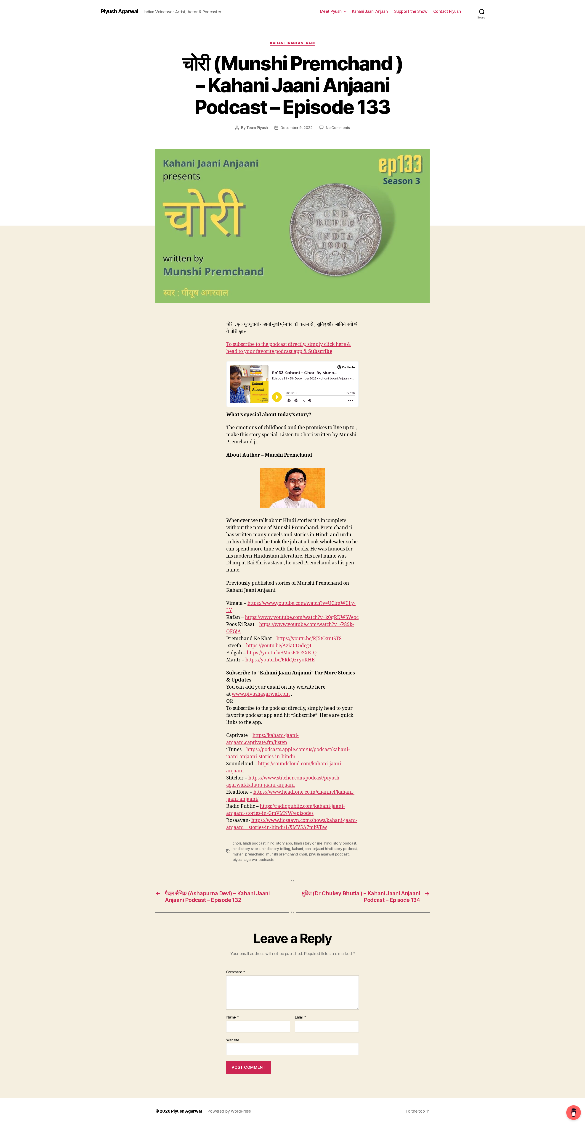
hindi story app (279, 843)
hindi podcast (254, 843)
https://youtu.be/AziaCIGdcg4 (278, 646)
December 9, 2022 (297, 127)
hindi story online (308, 843)
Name (232, 1017)
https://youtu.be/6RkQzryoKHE (280, 660)
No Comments (338, 127)
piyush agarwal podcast (329, 854)
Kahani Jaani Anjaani (370, 11)
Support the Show (411, 11)
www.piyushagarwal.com (261, 694)
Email (300, 1017)
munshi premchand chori (286, 854)
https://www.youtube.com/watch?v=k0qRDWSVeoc (302, 617)
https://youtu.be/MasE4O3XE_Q (282, 653)
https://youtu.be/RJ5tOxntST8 (309, 639)
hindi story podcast (340, 843)
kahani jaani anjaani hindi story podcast (324, 848)
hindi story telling (276, 848)
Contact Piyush (447, 11)
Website (232, 1040)
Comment (235, 972)
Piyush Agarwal (119, 11)
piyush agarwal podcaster (254, 859)
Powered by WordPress (229, 1111)
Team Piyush (257, 127)
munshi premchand (248, 854)
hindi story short (246, 848)
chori (237, 843)
